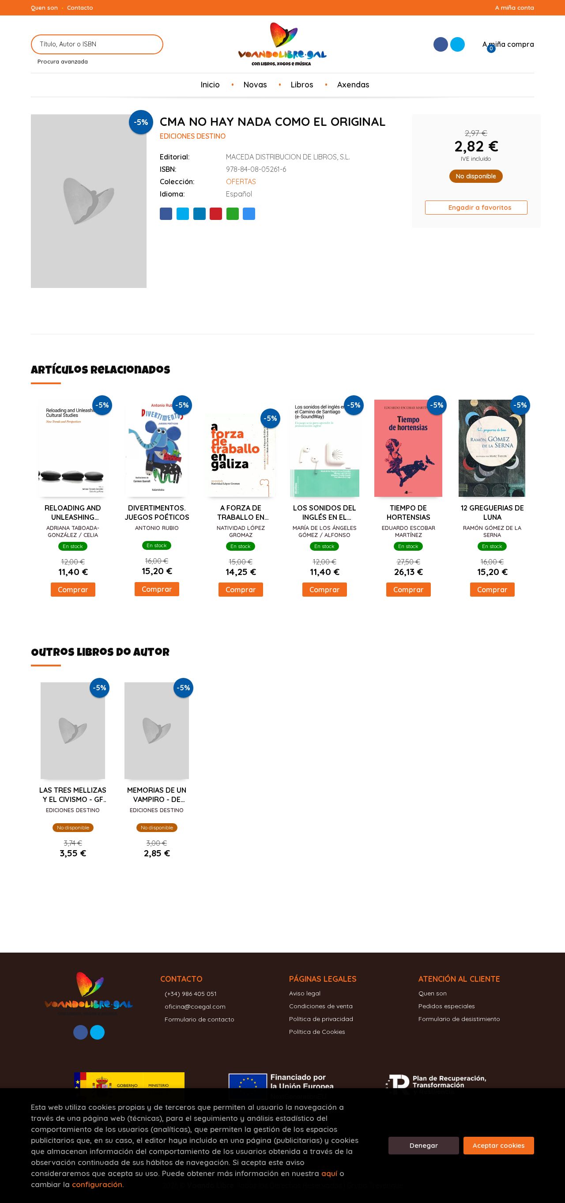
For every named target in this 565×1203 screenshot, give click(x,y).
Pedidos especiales (446, 1006)
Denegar (424, 1145)
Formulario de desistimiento (459, 1019)
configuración (97, 1184)
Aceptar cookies (499, 1145)
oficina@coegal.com (195, 1006)
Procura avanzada (63, 61)
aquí (329, 1173)
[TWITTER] (457, 44)
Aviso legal (304, 993)
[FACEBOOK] (440, 44)
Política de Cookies (317, 1032)
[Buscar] (151, 44)
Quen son (44, 7)
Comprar (73, 589)
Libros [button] (302, 84)
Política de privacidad (321, 1019)
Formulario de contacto (199, 1019)
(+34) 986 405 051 (191, 994)
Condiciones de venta (321, 1006)
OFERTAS (241, 181)
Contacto (80, 7)
